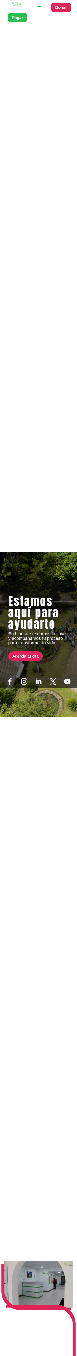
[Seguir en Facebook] (10, 681)
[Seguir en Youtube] (67, 681)
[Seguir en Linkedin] (38, 681)
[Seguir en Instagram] (24, 681)
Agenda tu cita (25, 656)
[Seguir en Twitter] (53, 681)
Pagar (17, 17)
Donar (61, 7)
